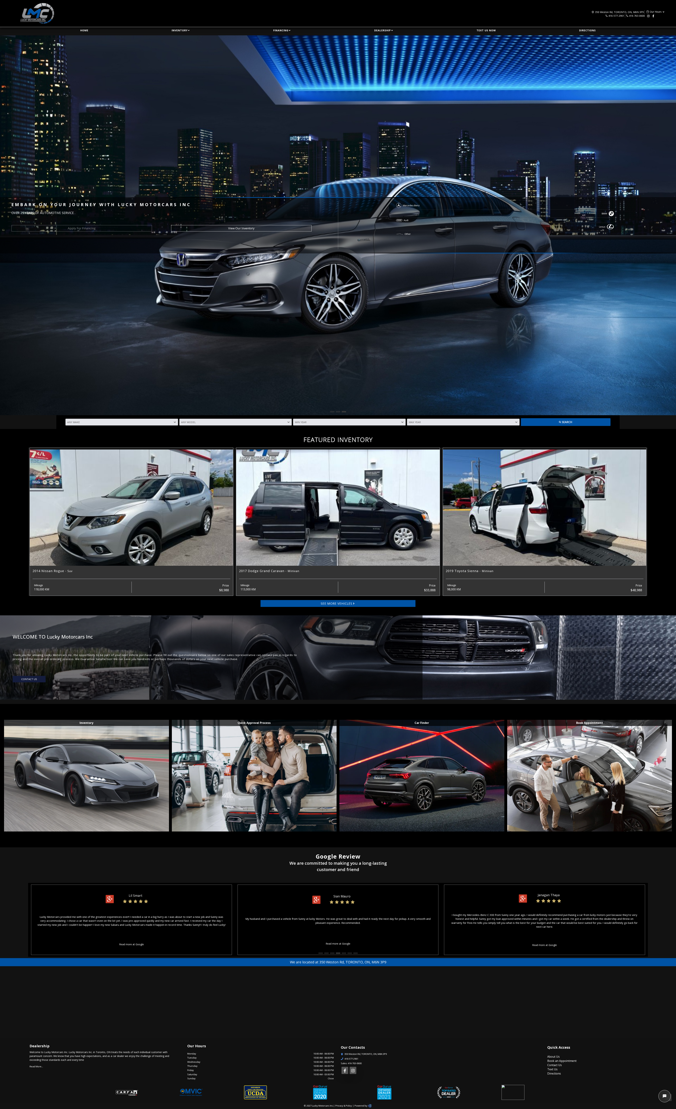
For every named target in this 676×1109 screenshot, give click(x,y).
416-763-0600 (637, 15)
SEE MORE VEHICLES (336, 603)
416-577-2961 (616, 15)
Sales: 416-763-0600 (351, 1063)
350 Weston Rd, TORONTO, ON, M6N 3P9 (619, 12)
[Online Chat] (664, 1096)
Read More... (36, 1066)
